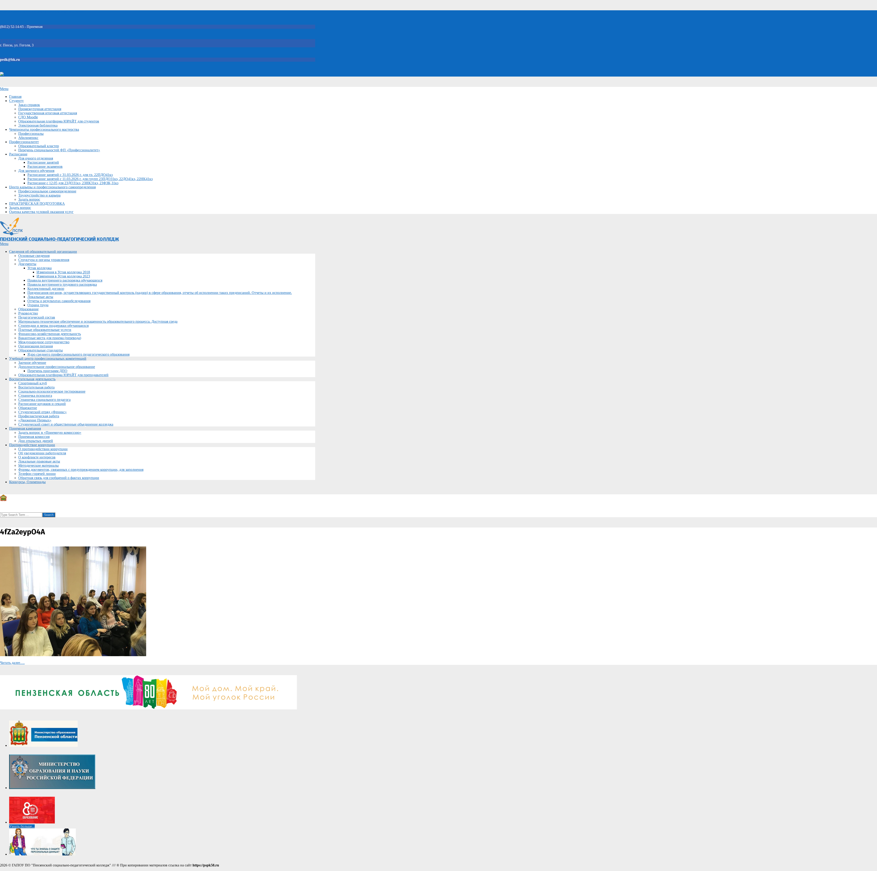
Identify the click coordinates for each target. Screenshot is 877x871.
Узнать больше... (22, 826)
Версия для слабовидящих (24, 74)
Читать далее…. (12, 663)
